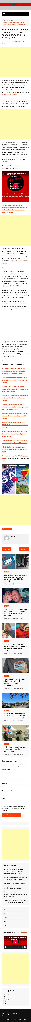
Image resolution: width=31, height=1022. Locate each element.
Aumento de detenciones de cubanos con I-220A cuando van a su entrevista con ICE (14, 716)
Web (3, 798)
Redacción (6, 41)
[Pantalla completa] (25, 947)
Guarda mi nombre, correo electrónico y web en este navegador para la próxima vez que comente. (15, 808)
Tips (5, 921)
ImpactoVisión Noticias (9, 95)
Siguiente (23, 549)
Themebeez (5, 1016)
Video (5, 917)
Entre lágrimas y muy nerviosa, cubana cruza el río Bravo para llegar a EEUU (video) (15, 416)
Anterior (7, 549)
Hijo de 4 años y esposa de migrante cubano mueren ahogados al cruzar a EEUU (14, 449)
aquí (18, 168)
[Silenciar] (22, 947)
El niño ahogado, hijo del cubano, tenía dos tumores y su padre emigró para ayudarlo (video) (14, 434)
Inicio (5, 909)
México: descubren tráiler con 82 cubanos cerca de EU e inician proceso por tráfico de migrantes (15, 407)
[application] (15, 942)
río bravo (7, 529)
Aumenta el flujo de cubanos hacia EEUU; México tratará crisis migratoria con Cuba (15, 425)
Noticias (6, 43)
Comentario (6, 773)
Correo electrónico (8, 791)
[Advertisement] (15, 62)
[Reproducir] (6, 947)
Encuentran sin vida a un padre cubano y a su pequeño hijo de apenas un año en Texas (15, 894)
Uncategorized (8, 999)
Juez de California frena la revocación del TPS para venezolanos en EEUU (15, 879)
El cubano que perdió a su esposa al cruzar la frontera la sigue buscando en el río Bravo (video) (15, 389)
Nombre (5, 783)
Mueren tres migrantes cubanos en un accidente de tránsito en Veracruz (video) (15, 398)
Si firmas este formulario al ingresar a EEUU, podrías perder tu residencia (15, 901)
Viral (5, 925)
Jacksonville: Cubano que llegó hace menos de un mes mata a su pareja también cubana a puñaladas (15, 886)
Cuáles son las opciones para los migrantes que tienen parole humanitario (15, 749)
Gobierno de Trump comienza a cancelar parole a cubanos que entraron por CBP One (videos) (13, 871)
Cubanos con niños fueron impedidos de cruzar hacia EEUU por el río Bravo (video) (14, 380)
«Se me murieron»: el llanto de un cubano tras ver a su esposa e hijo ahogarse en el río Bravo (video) (13, 371)
